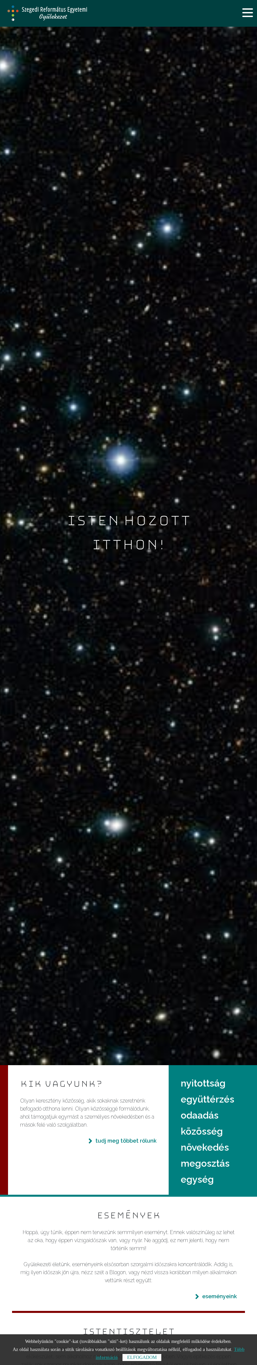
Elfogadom (142, 1357)
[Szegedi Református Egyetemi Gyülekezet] (66, 13)
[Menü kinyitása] (247, 12)
